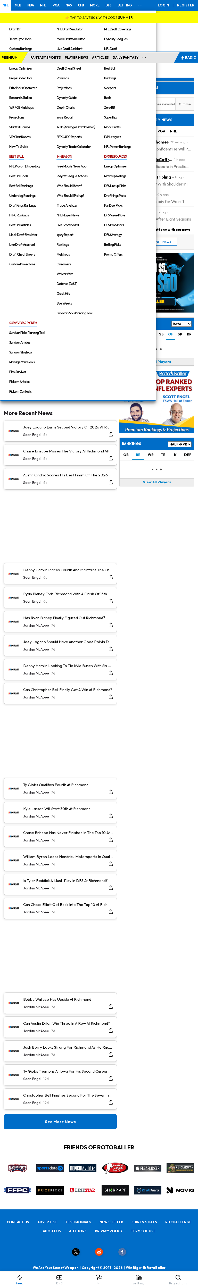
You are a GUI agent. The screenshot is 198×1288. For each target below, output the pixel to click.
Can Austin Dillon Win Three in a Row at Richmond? (66, 1023)
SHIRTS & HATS (144, 1222)
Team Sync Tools (20, 39)
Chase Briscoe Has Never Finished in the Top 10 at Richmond (68, 832)
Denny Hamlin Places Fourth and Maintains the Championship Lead (68, 569)
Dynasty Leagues (115, 39)
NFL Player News (68, 215)
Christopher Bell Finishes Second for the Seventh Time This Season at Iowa (68, 1095)
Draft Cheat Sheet (69, 68)
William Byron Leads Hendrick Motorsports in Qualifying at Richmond (68, 856)
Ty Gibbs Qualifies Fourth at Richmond (55, 784)
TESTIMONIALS (78, 1222)
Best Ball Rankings (21, 186)
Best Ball (109, 68)
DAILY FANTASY (125, 57)
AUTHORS (78, 1231)
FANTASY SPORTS (45, 57)
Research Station (20, 98)
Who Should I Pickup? (70, 195)
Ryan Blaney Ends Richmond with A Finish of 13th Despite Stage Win (68, 593)
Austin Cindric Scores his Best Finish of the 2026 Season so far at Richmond (68, 475)
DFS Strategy (113, 235)
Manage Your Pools (22, 362)
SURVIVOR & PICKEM (23, 323)
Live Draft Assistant (69, 49)
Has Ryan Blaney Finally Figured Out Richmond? (64, 617)
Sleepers (110, 88)
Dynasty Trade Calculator (74, 147)
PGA (56, 5)
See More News (60, 1121)
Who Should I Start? (69, 186)
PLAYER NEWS (76, 57)
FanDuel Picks (113, 205)
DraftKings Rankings (22, 205)
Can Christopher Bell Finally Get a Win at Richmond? (67, 689)
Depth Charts (66, 107)
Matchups (63, 254)
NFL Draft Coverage (117, 29)
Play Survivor (17, 372)
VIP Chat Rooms (19, 137)
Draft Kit (14, 29)
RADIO (190, 57)
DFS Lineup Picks (115, 186)
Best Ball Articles (20, 225)
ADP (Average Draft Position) (76, 127)
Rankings (63, 78)
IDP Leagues (112, 137)
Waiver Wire (65, 274)
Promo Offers (113, 254)
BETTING (125, 5)
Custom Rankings (20, 49)
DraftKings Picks (115, 195)
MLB (18, 5)
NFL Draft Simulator (69, 29)
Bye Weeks (64, 303)
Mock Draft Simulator (71, 39)
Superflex (110, 117)
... (144, 56)
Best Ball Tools (18, 176)
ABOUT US (52, 1231)
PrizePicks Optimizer (23, 88)
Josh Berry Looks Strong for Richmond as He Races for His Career (68, 1047)
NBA (30, 5)
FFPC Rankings (19, 215)
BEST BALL (16, 156)
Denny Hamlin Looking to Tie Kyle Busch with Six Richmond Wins (68, 665)
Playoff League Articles (72, 176)
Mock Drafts (112, 127)
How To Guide (18, 147)
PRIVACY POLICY (108, 1231)
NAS (68, 5)
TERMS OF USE (143, 1231)
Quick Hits (63, 293)
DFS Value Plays (114, 215)
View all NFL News (157, 242)
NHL (43, 5)
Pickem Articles (19, 382)
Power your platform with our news (161, 229)
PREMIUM (10, 57)
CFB (81, 5)
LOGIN (163, 5)
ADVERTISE (47, 1222)
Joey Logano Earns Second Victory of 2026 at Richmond (68, 427)
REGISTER (185, 5)
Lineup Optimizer (20, 68)
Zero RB (109, 107)
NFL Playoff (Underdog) (24, 166)
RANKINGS (131, 443)
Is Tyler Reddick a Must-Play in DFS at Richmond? (65, 880)
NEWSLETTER (111, 1222)
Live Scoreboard (68, 225)
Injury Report (65, 117)
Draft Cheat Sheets (22, 254)
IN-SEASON (64, 156)
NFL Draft (110, 49)
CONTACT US (18, 1222)
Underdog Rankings (22, 195)
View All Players (157, 361)
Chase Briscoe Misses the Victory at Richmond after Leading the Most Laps (68, 451)
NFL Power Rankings (117, 147)
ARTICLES (100, 57)
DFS (108, 5)
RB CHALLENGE (178, 1222)
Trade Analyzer (67, 205)
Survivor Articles (19, 342)
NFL (6, 5)
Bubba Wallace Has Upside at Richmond (57, 999)
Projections (16, 117)
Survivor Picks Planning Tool (74, 313)
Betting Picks (112, 244)
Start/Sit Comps (19, 127)
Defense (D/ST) (67, 284)
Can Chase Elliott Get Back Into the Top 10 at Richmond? (68, 904)
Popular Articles (140, 87)
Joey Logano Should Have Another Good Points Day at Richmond (68, 641)
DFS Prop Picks (114, 225)
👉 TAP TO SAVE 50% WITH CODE (99, 17)
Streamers (64, 264)
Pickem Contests (20, 391)
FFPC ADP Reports (69, 137)
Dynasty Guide (67, 98)
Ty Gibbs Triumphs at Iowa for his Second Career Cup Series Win (68, 1071)
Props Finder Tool (20, 78)
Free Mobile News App (71, 166)
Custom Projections (22, 264)
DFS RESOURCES (115, 156)
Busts (107, 98)
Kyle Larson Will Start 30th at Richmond (56, 808)
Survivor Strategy (20, 352)
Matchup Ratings (115, 176)
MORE (94, 5)
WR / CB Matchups (21, 107)
